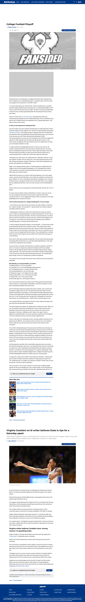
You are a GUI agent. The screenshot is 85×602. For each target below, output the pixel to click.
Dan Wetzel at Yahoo (14, 132)
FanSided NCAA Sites (60, 2)
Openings (29, 589)
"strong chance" (13, 536)
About (17, 2)
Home (10, 420)
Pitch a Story (12, 592)
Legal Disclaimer (71, 592)
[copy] (17, 30)
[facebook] (76, 1)
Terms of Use (43, 592)
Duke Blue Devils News (19, 420)
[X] (74, 1)
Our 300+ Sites (58, 589)
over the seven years (26, 116)
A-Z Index (29, 594)
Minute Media (9, 598)
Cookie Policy (57, 592)
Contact (42, 589)
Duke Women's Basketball (37, 2)
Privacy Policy (30, 592)
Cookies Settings (44, 594)
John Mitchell (12, 441)
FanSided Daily (71, 589)
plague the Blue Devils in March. (20, 566)
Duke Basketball (18, 580)
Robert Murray (12, 27)
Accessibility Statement (15, 594)
